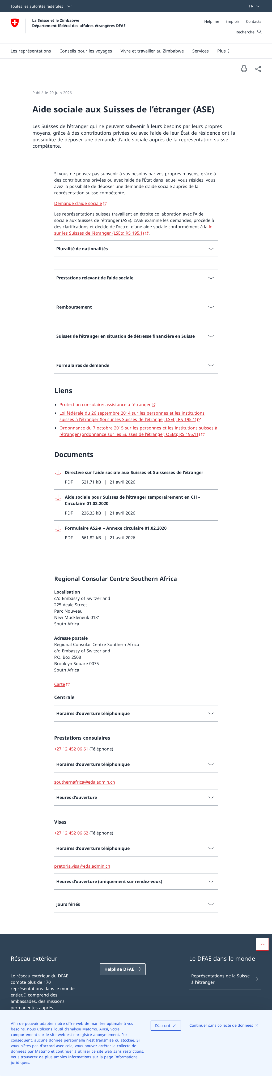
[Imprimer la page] (244, 68)
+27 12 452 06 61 (71, 749)
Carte (59, 684)
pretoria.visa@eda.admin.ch (82, 866)
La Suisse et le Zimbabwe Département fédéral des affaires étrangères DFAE (79, 23)
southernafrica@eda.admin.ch (84, 782)
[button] (30, 50)
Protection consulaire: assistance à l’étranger (105, 404)
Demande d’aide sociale (78, 203)
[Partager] (258, 69)
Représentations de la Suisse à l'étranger (220, 979)
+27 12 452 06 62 (71, 833)
